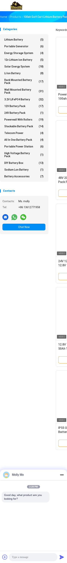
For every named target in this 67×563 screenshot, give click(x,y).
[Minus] (62, 475)
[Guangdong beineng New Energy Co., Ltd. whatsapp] (14, 217)
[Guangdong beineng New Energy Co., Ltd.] (16, 5)
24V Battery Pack (24, 112)
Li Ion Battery (24, 73)
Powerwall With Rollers (24, 119)
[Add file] (4, 557)
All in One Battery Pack (24, 139)
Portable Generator (24, 46)
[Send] (62, 557)
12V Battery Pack (24, 106)
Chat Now (24, 227)
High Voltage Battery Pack (24, 155)
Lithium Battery (24, 39)
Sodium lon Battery (24, 169)
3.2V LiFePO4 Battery (24, 99)
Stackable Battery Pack (24, 126)
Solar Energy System (24, 66)
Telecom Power (24, 133)
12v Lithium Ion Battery (24, 59)
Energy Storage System (24, 53)
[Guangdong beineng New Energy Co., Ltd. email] (5, 217)
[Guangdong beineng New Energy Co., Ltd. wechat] (23, 217)
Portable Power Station (24, 146)
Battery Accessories (24, 176)
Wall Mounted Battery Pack (24, 91)
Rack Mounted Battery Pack (24, 81)
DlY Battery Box (24, 162)
